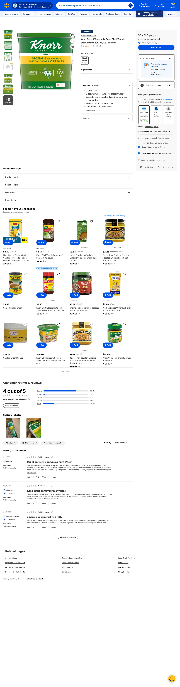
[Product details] (129, 177)
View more (66, 372)
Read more (31, 473)
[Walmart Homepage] (6, 5)
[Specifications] (129, 185)
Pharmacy (84, 14)
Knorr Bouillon (67, 567)
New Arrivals (97, 14)
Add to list (149, 167)
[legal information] (159, 39)
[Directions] (129, 192)
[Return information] (155, 43)
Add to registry (168, 167)
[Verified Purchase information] (52, 457)
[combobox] (95, 5)
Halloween (59, 14)
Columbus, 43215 (152, 127)
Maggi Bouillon (124, 572)
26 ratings (99, 46)
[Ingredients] (128, 70)
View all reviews (11, 405)
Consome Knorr (11, 558)
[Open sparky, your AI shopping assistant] (172, 679)
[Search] (130, 5)
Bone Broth (66, 572)
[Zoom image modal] (72, 46)
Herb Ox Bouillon (125, 567)
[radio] (85, 60)
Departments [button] (10, 14)
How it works (155, 74)
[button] (144, 5)
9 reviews (25, 395)
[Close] (48, 14)
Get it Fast (71, 14)
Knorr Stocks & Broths (70, 563)
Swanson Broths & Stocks (15, 572)
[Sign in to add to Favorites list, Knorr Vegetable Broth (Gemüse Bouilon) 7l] (125, 324)
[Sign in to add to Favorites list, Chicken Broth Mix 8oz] (25, 324)
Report (53, 477)
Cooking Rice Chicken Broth (73, 558)
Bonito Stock (123, 563)
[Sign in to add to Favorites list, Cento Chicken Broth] (25, 274)
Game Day (128, 14)
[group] (92, 46)
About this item (12, 168)
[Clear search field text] (124, 5)
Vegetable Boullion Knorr (15, 563)
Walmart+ (157, 14)
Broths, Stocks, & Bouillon (15, 567)
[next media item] (72, 58)
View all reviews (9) (68, 537)
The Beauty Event (113, 14)
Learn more (166, 153)
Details (162, 147)
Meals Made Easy (142, 14)
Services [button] (26, 14)
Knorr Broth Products (126, 558)
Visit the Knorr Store (88, 35)
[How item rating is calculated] (29, 399)
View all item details (92, 110)
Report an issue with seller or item (155, 143)
